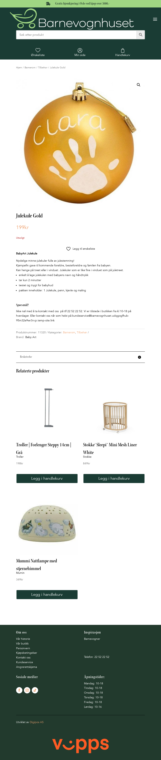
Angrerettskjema (26, 667)
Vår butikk (22, 643)
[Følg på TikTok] (35, 690)
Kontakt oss (23, 657)
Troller (20, 456)
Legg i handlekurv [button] (47, 478)
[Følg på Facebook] (19, 690)
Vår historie (23, 639)
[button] (138, 84)
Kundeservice (24, 662)
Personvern (23, 648)
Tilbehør (42, 67)
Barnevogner (92, 639)
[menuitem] (38, 52)
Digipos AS (37, 722)
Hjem (19, 67)
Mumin (20, 573)
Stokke (87, 456)
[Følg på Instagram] (27, 690)
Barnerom (30, 67)
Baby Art (30, 337)
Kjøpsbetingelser (26, 653)
